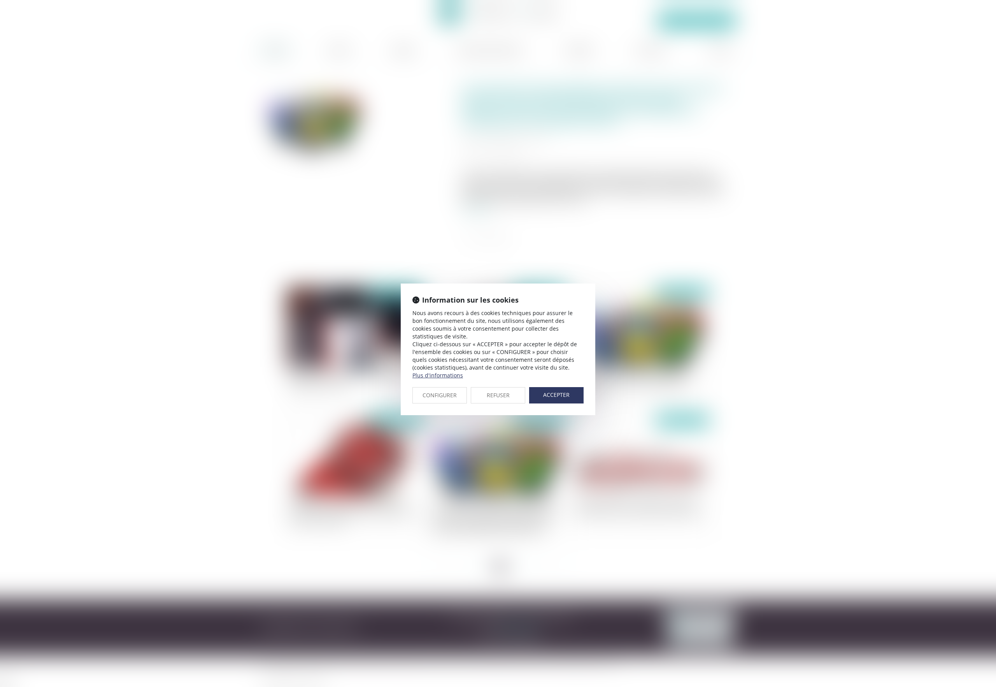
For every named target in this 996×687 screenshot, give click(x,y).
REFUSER (498, 395)
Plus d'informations (437, 375)
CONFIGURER (440, 395)
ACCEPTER (556, 394)
